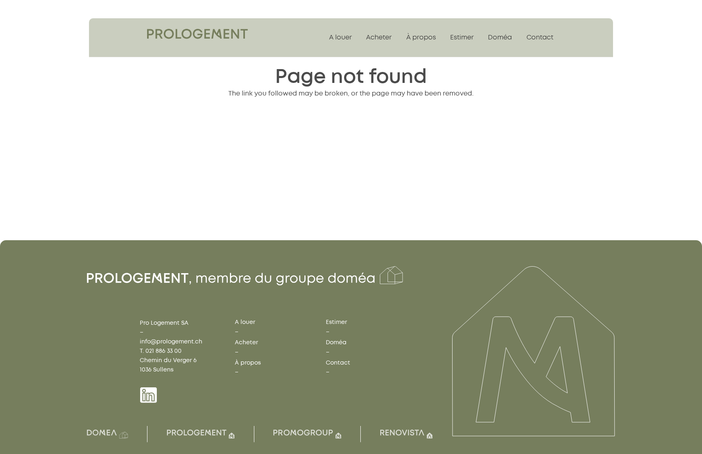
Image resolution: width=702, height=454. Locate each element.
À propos (248, 363)
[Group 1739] (148, 395)
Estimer (336, 322)
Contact (338, 363)
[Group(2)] (107, 434)
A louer (245, 322)
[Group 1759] (197, 34)
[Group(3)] (201, 434)
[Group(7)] (307, 434)
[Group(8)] (406, 434)
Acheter (246, 342)
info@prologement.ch (171, 341)
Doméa (336, 342)
